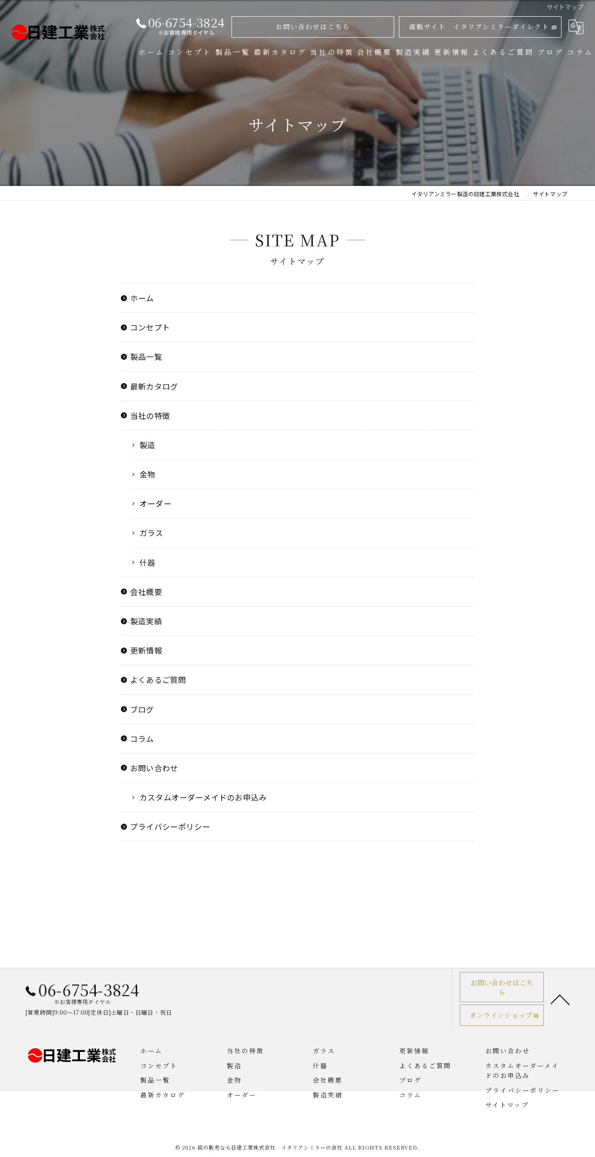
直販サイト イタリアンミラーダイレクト (479, 26)
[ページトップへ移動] (560, 999)
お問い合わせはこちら (313, 26)
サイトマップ (507, 1104)
